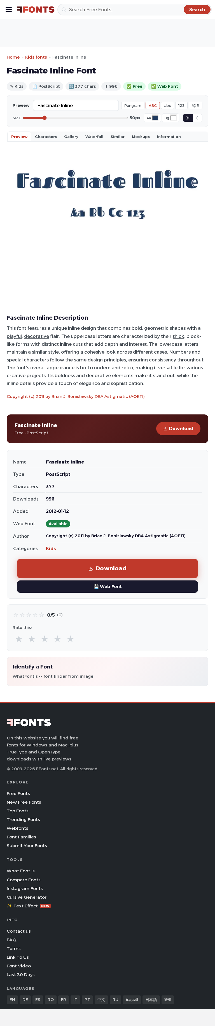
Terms (14, 948)
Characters (46, 136)
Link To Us (18, 957)
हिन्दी (167, 999)
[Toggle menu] (8, 9)
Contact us (19, 931)
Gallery (71, 136)
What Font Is (21, 870)
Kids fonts (36, 57)
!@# (195, 105)
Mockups (141, 136)
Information (169, 136)
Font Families (21, 837)
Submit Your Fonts (27, 845)
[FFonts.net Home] (36, 9)
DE (25, 999)
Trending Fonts (23, 819)
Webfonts (17, 828)
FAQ (11, 939)
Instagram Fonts (25, 888)
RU (115, 999)
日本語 (151, 999)
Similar (118, 136)
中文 (101, 999)
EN (12, 999)
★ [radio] (19, 639)
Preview (19, 136)
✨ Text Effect (28, 906)
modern (101, 367)
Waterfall (94, 136)
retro (127, 367)
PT (87, 999)
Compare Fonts (24, 879)
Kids (51, 548)
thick (178, 336)
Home (13, 57)
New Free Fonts (24, 802)
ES (37, 999)
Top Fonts (18, 810)
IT (75, 999)
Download (181, 428)
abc (167, 105)
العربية (132, 999)
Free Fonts (18, 793)
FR (63, 999)
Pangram (132, 105)
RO (51, 999)
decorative (36, 336)
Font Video (19, 966)
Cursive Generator (26, 897)
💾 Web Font (108, 586)
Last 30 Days (21, 974)
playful (14, 336)
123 (181, 105)
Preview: (22, 105)
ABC (153, 105)
